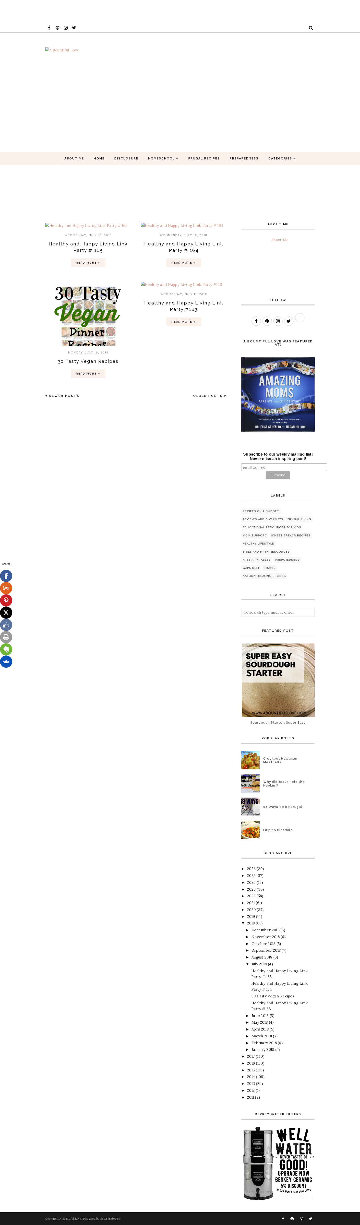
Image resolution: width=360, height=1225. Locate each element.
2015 (251, 1070)
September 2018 (266, 950)
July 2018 (259, 964)
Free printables (257, 559)
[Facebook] (6, 576)
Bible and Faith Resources (266, 551)
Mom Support (255, 535)
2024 (251, 882)
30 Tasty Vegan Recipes (88, 361)
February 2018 (264, 1043)
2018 (251, 923)
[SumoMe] (6, 661)
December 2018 (265, 930)
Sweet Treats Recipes (291, 535)
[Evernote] (6, 649)
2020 (251, 909)
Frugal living (299, 519)
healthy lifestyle (258, 543)
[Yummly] (6, 588)
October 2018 (264, 943)
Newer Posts (64, 396)
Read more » (88, 262)
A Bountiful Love (70, 1218)
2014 (251, 1076)
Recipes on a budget (261, 511)
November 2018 (266, 936)
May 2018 (260, 1022)
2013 (251, 1083)
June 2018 (260, 1015)
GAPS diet (251, 568)
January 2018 (263, 1049)
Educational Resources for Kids (272, 527)
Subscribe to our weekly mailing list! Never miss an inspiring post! (278, 456)
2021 (251, 902)
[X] (6, 612)
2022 (251, 896)
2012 (251, 1090)
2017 (251, 1056)
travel (270, 568)
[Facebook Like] (6, 625)
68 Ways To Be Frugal (282, 807)
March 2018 (262, 1036)
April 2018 (260, 1029)
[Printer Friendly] (6, 637)
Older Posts (208, 396)
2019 (251, 916)
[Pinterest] (6, 600)
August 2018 (262, 957)
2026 (251, 868)
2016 (251, 1063)
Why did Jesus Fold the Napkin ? (284, 783)
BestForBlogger (110, 1218)
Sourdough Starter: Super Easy (278, 722)
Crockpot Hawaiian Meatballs (280, 760)
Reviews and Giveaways (263, 519)
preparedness (287, 559)
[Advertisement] (89, 11)
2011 (250, 1097)
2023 (251, 889)
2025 (251, 875)
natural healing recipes (264, 576)
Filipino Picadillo (278, 830)
